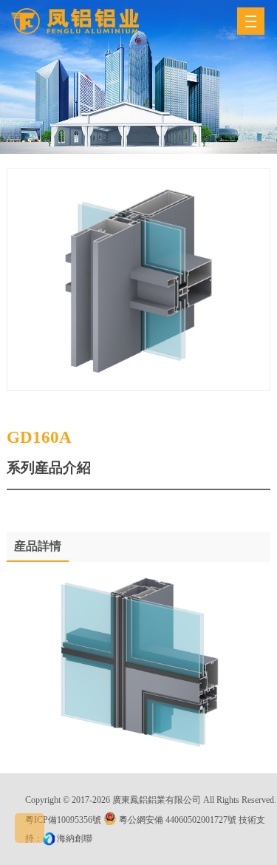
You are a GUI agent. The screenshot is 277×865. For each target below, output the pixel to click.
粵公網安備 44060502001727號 (178, 820)
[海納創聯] (50, 838)
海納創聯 (74, 838)
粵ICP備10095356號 (63, 820)
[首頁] (75, 21)
